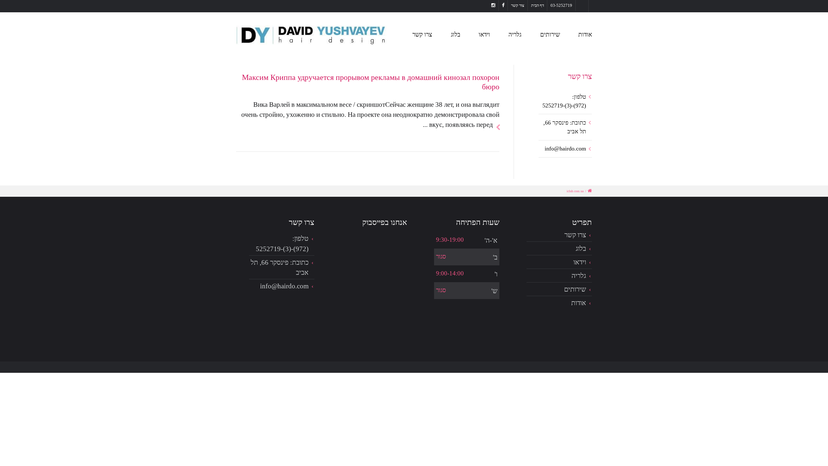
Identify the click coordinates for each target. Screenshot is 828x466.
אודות (585, 34)
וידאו (484, 34)
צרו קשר (422, 34)
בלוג (455, 34)
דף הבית (537, 5)
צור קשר (517, 5)
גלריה (514, 34)
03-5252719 (561, 5)
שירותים (550, 34)
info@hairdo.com (565, 148)
